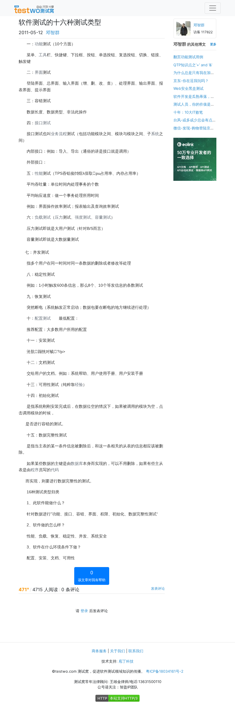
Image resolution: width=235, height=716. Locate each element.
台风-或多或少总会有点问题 (194, 123)
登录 (84, 610)
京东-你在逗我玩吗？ (191, 80)
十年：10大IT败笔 (188, 112)
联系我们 (135, 651)
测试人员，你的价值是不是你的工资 (193, 107)
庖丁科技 (126, 661)
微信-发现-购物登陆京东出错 (193, 131)
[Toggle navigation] (213, 8)
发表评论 (158, 588)
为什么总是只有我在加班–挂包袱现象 (194, 75)
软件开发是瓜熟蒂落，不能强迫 (193, 99)
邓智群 (53, 32)
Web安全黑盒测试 (188, 88)
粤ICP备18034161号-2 (164, 671)
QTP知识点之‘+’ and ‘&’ (192, 65)
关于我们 (117, 651)
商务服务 (99, 651)
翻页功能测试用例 (188, 57)
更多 (213, 44)
